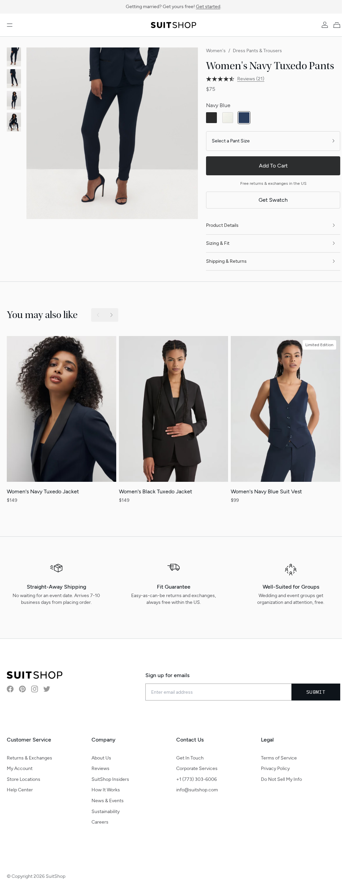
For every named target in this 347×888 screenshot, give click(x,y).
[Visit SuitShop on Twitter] (46, 689)
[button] (112, 133)
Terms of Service (279, 758)
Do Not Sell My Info (281, 779)
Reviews (100, 768)
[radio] (211, 117)
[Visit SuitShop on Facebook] (10, 689)
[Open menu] (9, 25)
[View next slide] (111, 315)
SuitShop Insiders (110, 779)
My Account (20, 768)
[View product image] (14, 56)
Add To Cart (273, 165)
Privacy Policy (275, 768)
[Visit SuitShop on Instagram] (34, 689)
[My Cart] (338, 25)
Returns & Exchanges (29, 758)
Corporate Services (197, 768)
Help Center (20, 790)
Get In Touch (190, 758)
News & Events (107, 801)
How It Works (105, 790)
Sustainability (105, 811)
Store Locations (23, 779)
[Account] (325, 25)
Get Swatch (273, 200)
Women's (216, 51)
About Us (101, 758)
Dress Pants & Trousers (257, 51)
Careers (99, 822)
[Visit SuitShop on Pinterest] (22, 689)
